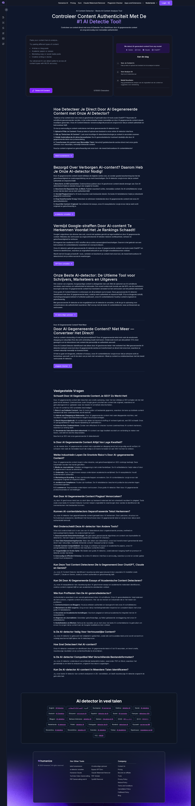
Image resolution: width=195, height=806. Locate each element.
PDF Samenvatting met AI (78, 779)
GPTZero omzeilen (62, 264)
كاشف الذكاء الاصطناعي (75, 708)
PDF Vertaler (96, 776)
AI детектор (106, 708)
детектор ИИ (145, 724)
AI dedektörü (121, 730)
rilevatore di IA (108, 719)
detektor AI (126, 708)
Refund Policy (122, 782)
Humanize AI (63, 3)
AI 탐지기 (145, 719)
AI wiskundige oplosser (64, 315)
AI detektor (59, 730)
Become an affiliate (124, 773)
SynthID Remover (97, 779)
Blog (119, 795)
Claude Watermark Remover (94, 3)
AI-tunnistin (123, 713)
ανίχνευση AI (81, 713)
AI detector (62, 724)
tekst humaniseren (62, 156)
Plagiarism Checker (115, 3)
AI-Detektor (60, 713)
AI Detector (60, 708)
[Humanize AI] (50, 761)
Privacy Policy (122, 779)
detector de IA (103, 713)
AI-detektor (145, 708)
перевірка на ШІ (146, 730)
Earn (80, 3)
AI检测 (101, 735)
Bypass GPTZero (97, 769)
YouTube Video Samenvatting (80, 776)
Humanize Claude (76, 773)
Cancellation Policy (124, 789)
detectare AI (123, 724)
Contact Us (121, 766)
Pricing (73, 3)
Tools (120, 776)
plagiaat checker (61, 366)
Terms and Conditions (125, 786)
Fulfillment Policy (123, 792)
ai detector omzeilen (63, 214)
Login (164, 3)
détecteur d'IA (144, 713)
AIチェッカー (128, 719)
